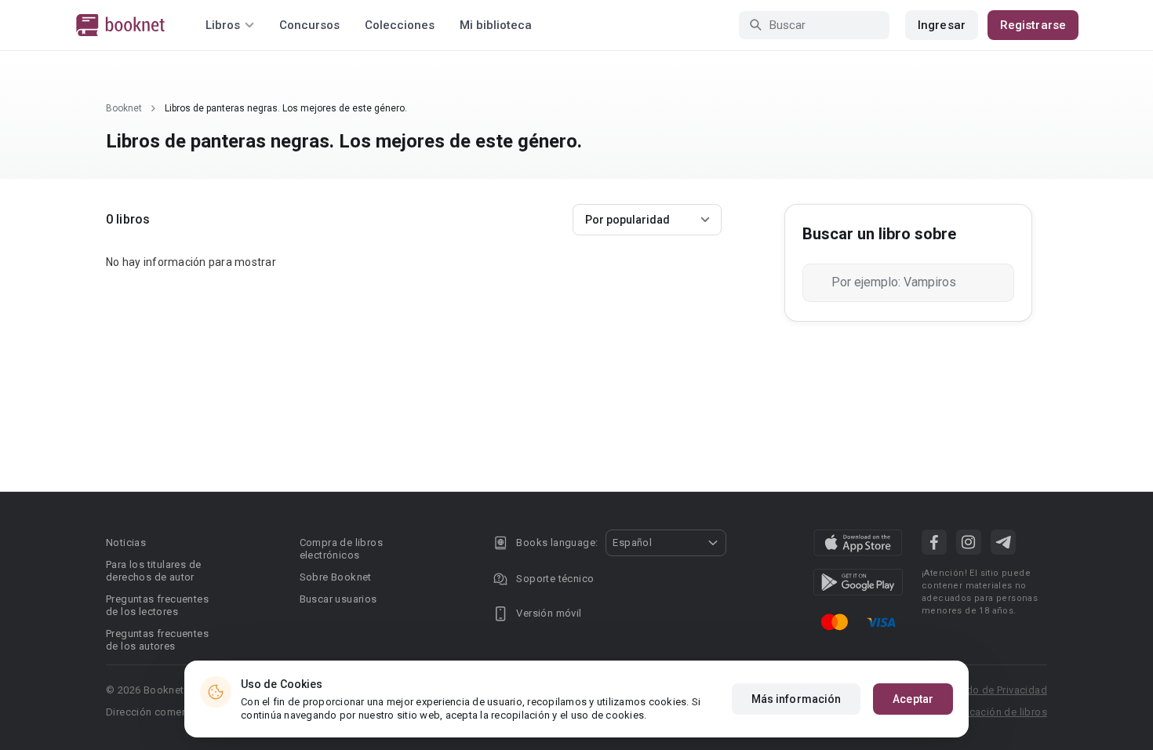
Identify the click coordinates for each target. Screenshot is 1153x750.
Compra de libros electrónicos (341, 549)
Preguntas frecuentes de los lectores (157, 605)
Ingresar (942, 25)
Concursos (309, 25)
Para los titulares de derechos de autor (153, 571)
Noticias (126, 542)
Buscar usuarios (338, 599)
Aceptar (913, 699)
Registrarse (1033, 25)
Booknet (124, 108)
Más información (796, 699)
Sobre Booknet (336, 577)
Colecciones (400, 25)
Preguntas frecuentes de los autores (157, 640)
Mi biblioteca (496, 25)
